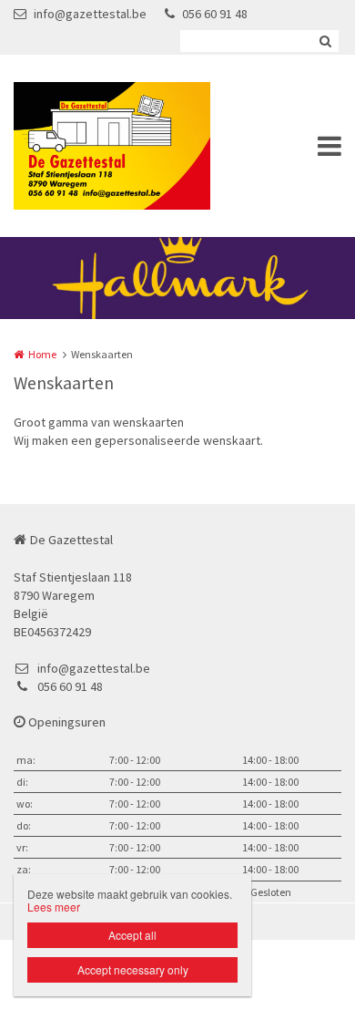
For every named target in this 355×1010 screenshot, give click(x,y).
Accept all (132, 935)
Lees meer (53, 906)
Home (42, 354)
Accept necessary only (132, 969)
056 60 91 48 (215, 13)
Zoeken (325, 41)
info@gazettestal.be (90, 13)
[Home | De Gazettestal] (139, 145)
